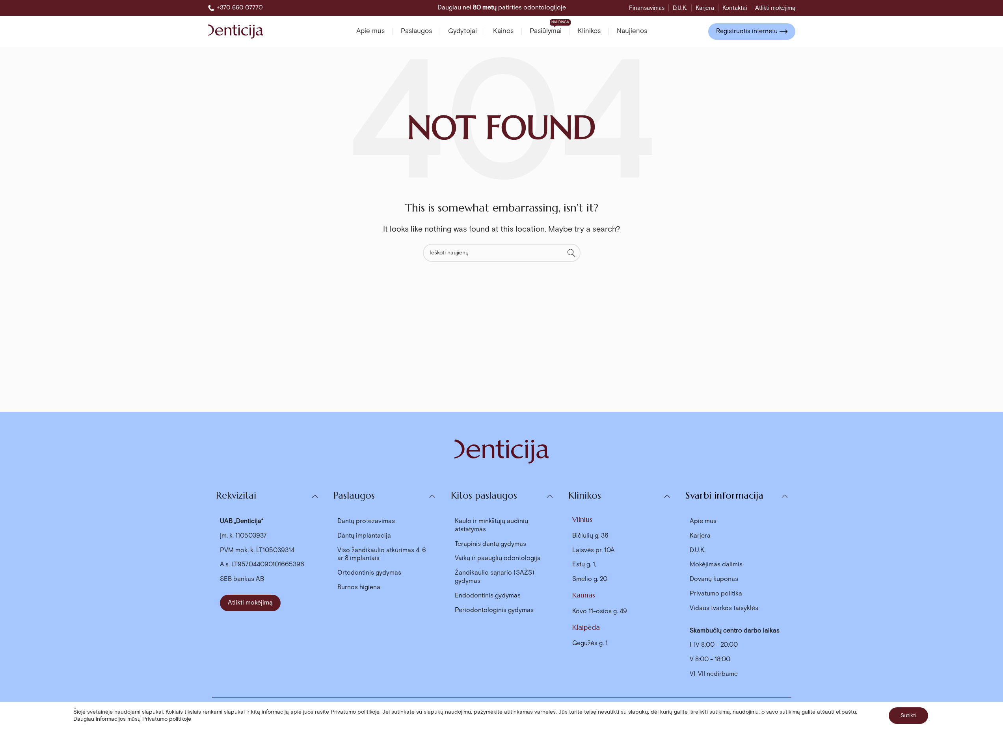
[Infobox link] (235, 8)
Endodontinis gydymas (488, 596)
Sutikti (908, 715)
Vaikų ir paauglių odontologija (498, 558)
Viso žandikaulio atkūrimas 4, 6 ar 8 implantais (381, 554)
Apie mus (703, 521)
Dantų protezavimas (366, 521)
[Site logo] (235, 30)
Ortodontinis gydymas (369, 573)
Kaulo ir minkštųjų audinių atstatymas (491, 525)
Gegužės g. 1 (590, 643)
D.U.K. (697, 550)
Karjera (700, 536)
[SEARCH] (571, 253)
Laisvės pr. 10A (593, 550)
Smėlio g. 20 (589, 579)
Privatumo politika (716, 594)
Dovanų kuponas (714, 579)
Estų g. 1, (584, 564)
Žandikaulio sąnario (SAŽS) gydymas (494, 577)
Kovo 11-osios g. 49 (599, 611)
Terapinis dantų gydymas (490, 544)
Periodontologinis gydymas (494, 610)
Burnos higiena (358, 587)
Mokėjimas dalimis (716, 564)
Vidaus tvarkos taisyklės (724, 608)
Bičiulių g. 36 (590, 536)
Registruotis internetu (747, 31)
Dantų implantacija (364, 536)
